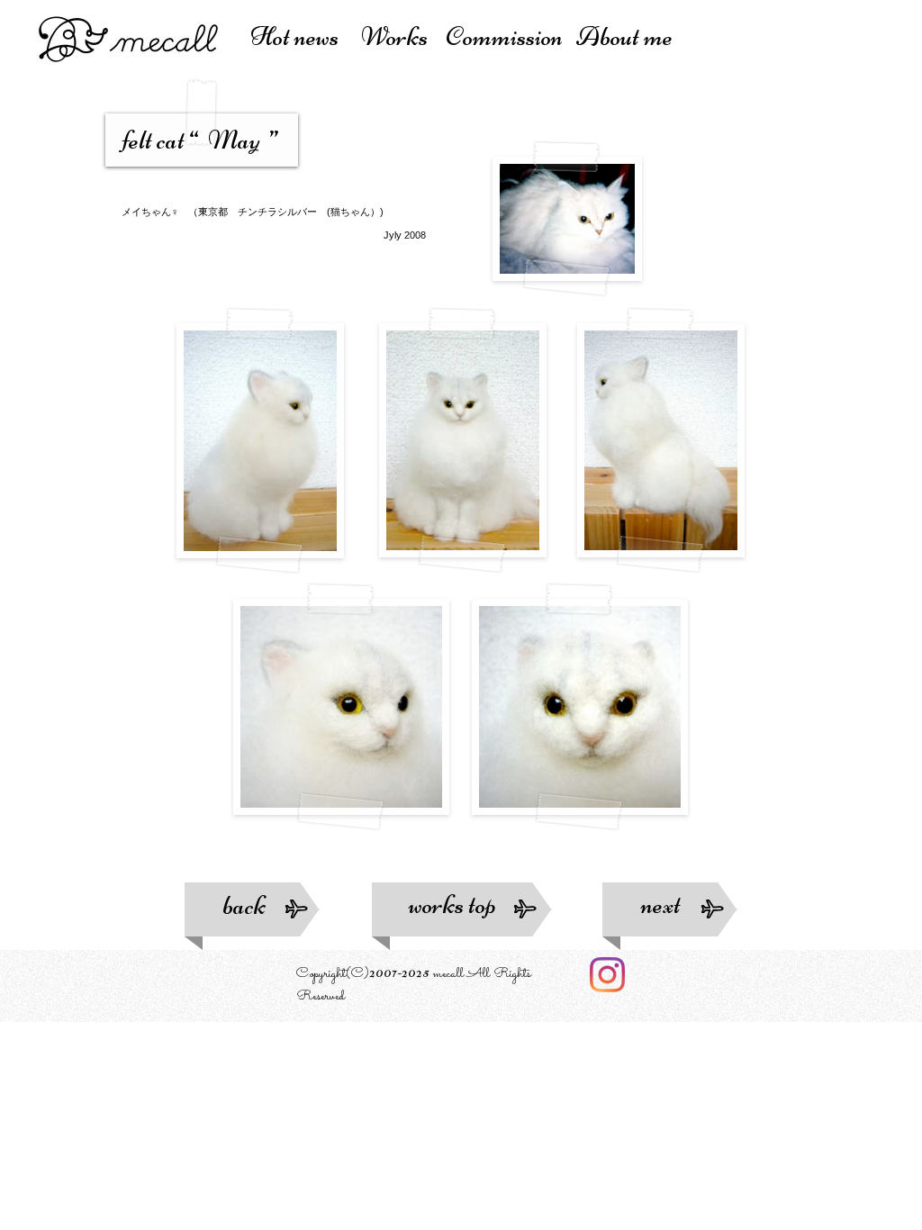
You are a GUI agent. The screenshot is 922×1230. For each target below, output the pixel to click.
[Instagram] (607, 974)
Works (399, 36)
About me (624, 36)
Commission (508, 36)
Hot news (299, 36)
